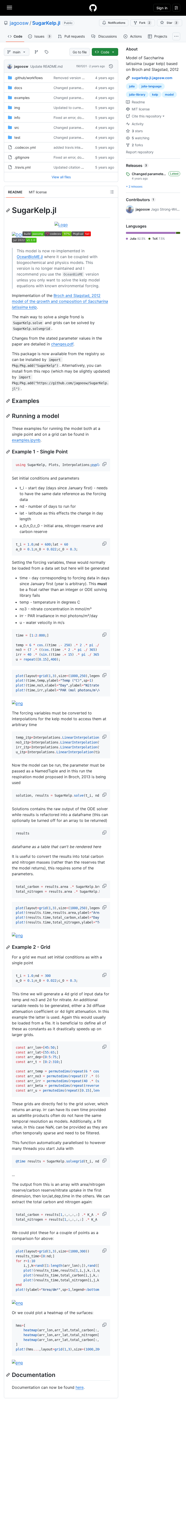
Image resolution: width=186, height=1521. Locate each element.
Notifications (116, 23)
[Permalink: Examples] (8, 400)
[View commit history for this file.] (111, 66)
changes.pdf (62, 344)
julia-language (151, 86)
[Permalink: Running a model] (8, 415)
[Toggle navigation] (9, 7)
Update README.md (46, 66)
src (16, 127)
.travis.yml (22, 167)
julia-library (137, 94)
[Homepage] (93, 8)
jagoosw (19, 23)
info (17, 117)
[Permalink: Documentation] (8, 1374)
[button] (104, 464)
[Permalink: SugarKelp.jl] (8, 210)
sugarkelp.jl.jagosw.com (152, 78)
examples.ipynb (26, 440)
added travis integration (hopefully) (81, 147)
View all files (61, 177)
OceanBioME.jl (30, 256)
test (17, 137)
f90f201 (81, 66)
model (169, 94)
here (80, 1387)
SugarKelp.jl (46, 23)
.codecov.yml (25, 147)
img (17, 108)
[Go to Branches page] (36, 52)
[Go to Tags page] (46, 52)
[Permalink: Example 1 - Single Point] (8, 451)
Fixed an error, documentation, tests (82, 117)
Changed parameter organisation (80, 88)
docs (18, 88)
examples (22, 98)
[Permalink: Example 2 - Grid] (8, 947)
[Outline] (112, 192)
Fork (144, 23)
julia (132, 86)
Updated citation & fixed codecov (80, 167)
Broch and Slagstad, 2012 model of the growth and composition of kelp (60, 301)
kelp (155, 94)
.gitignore (21, 157)
